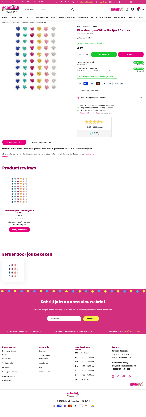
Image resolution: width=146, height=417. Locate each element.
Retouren (6, 367)
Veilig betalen (8, 363)
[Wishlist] (132, 9)
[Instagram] (113, 376)
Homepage (6, 22)
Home (4, 17)
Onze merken (44, 372)
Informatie (44, 347)
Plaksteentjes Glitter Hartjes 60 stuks (19, 211)
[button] (87, 54)
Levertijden (7, 358)
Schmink (16, 22)
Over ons (42, 351)
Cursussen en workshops (44, 357)
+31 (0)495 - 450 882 (87, 2)
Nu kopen (130, 54)
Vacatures (43, 363)
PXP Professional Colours (87, 26)
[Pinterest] (118, 376)
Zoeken (72, 9)
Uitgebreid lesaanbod (88, 113)
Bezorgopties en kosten (9, 352)
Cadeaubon (7, 380)
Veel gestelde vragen (11, 372)
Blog (40, 367)
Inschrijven (91, 319)
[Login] (127, 9)
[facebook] (130, 376)
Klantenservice (9, 347)
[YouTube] (124, 376)
